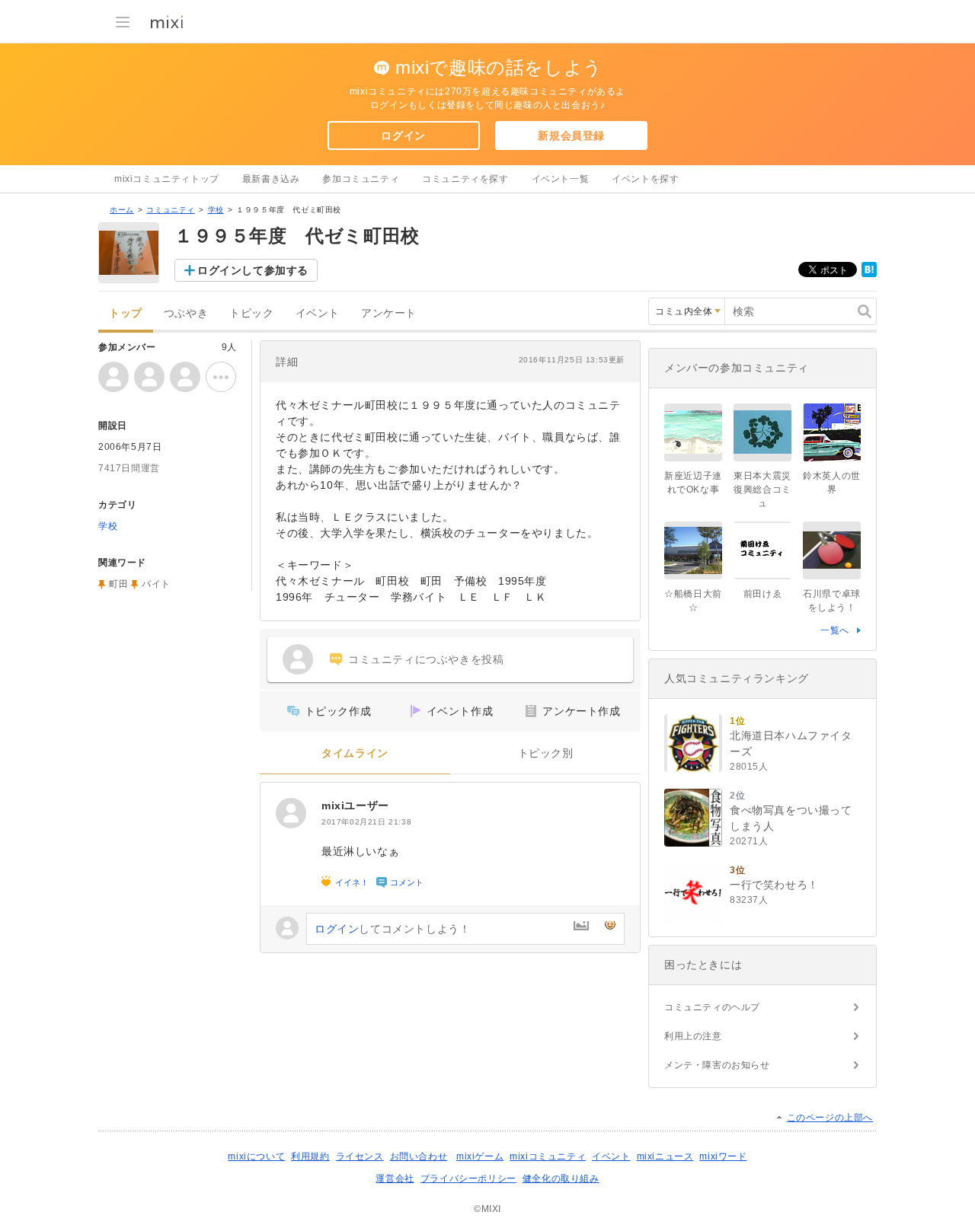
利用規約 (310, 1156)
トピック (251, 313)
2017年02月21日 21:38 (366, 822)
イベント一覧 (561, 179)
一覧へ (834, 630)
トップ (125, 313)
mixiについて (256, 1156)
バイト (156, 584)
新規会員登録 (571, 135)
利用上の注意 (693, 1036)
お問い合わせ (419, 1156)
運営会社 (395, 1178)
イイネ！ (352, 882)
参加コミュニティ (360, 179)
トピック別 (546, 753)
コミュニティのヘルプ (712, 1007)
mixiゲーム (479, 1156)
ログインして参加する (252, 270)
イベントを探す (645, 179)
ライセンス (360, 1156)
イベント (318, 313)
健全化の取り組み (561, 1178)
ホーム (122, 210)
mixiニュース (665, 1156)
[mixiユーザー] (291, 813)
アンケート (389, 313)
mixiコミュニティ (548, 1156)
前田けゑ (762, 593)
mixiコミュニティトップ (166, 179)
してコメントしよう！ (392, 929)
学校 (216, 210)
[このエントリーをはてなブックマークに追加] (869, 274)
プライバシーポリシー (468, 1178)
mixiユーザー (355, 805)
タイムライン (354, 753)
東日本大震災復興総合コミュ (762, 489)
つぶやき (186, 313)
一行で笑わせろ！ (774, 885)
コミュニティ (170, 210)
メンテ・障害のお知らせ (717, 1065)
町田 (118, 584)
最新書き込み (271, 179)
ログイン (403, 135)
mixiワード (722, 1156)
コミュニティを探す (465, 179)
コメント (407, 882)
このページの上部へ (830, 1117)
